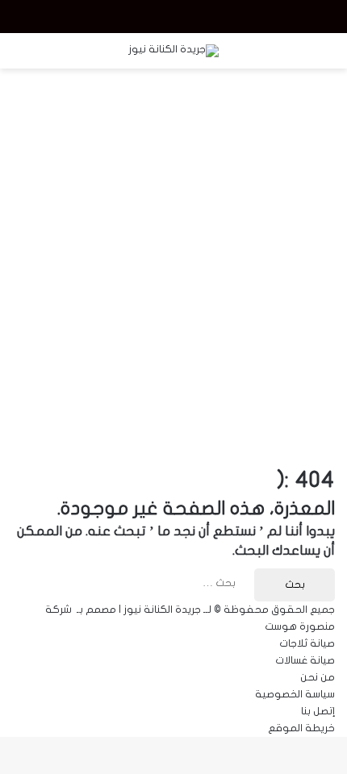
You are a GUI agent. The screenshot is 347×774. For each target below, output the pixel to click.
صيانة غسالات (305, 660)
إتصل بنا (318, 711)
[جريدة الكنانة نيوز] (173, 50)
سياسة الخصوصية (295, 694)
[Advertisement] (173, 258)
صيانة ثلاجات (307, 643)
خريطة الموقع (301, 728)
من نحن (317, 677)
